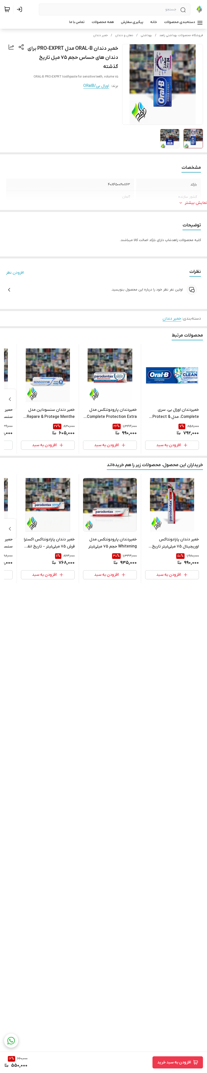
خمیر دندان (100, 35)
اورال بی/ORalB (96, 85)
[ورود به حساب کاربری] (20, 9)
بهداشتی (146, 35)
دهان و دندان (124, 35)
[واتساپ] (11, 1041)
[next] (10, 399)
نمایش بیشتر (196, 202)
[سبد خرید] (7, 9)
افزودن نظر (15, 272)
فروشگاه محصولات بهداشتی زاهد (181, 35)
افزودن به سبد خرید (174, 1062)
